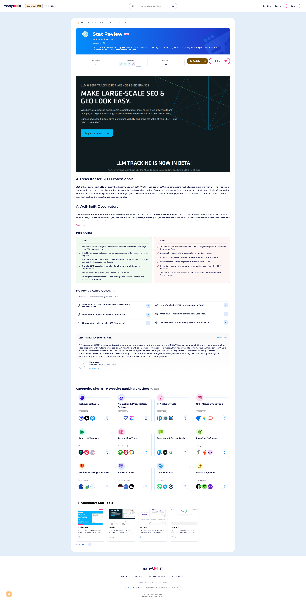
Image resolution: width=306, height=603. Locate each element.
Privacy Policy (178, 576)
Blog (269, 6)
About (124, 576)
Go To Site (194, 61)
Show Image (153, 128)
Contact (138, 576)
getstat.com (94, 368)
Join (293, 6)
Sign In (278, 6)
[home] (13, 6)
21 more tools (81, 544)
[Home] (78, 22)
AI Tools (49, 6)
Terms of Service (157, 576)
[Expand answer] (148, 306)
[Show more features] (138, 64)
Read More (80, 225)
